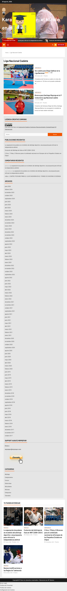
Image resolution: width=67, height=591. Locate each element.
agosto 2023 (8, 244)
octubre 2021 (9, 308)
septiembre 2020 (10, 347)
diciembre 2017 (9, 429)
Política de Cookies (5, 587)
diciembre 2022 (9, 265)
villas (6, 176)
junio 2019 (8, 375)
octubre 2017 (9, 435)
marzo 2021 (8, 329)
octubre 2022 (9, 271)
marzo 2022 (8, 293)
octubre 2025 (9, 195)
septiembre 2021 (10, 311)
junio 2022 (8, 284)
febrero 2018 (8, 423)
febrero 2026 (8, 189)
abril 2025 (8, 207)
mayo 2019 (8, 378)
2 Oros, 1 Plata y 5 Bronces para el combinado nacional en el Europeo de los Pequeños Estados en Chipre (53, 535)
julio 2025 (7, 201)
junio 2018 (8, 411)
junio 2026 (8, 186)
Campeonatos (38, 67)
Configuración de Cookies (7, 590)
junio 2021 (8, 320)
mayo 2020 (8, 360)
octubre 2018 (9, 399)
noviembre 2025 (9, 192)
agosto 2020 (8, 350)
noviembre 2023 (9, 235)
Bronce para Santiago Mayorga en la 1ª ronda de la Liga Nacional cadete (48, 97)
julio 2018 (7, 408)
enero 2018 (8, 426)
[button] (7, 45)
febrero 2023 (8, 259)
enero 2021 (8, 335)
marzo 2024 (8, 226)
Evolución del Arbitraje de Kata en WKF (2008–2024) (20, 150)
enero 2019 (8, 390)
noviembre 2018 (9, 396)
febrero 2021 (8, 332)
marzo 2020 (8, 366)
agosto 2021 (8, 314)
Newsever (42, 580)
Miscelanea (8, 486)
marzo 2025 (8, 210)
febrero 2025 (8, 214)
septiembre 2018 (10, 402)
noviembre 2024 (9, 223)
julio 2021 (7, 317)
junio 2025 (8, 204)
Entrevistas (8, 483)
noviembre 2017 (9, 432)
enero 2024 (8, 229)
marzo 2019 (8, 384)
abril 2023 (8, 253)
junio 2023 (8, 247)
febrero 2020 (8, 369)
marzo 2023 (8, 256)
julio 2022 (7, 280)
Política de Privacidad (6, 585)
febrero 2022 (8, 296)
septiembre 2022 (10, 274)
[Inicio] (4, 45)
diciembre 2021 (9, 302)
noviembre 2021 (9, 305)
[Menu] (7, 45)
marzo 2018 (8, 420)
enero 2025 (8, 217)
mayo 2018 (8, 414)
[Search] (53, 44)
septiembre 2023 (10, 241)
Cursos (7, 480)
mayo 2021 (8, 323)
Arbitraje (7, 474)
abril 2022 (8, 290)
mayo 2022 (8, 287)
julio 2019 (7, 372)
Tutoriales (8, 495)
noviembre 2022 (9, 268)
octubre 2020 (9, 344)
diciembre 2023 (9, 232)
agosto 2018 (8, 405)
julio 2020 (7, 353)
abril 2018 (8, 417)
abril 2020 (8, 363)
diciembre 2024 (9, 220)
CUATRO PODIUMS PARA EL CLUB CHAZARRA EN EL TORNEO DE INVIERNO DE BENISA (35, 176)
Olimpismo (8, 492)
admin (46, 76)
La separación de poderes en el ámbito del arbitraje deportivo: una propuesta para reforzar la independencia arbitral (13, 535)
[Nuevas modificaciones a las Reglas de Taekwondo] (13, 554)
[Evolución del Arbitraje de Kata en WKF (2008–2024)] (33, 516)
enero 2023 (8, 262)
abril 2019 (8, 381)
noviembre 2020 (9, 341)
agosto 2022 (8, 277)
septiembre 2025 (10, 198)
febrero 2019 (8, 387)
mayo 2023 (8, 250)
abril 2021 (8, 326)
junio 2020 (8, 356)
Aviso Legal (3, 583)
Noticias (7, 489)
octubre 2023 (9, 238)
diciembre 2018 (9, 393)
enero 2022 (8, 299)
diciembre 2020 (9, 338)
